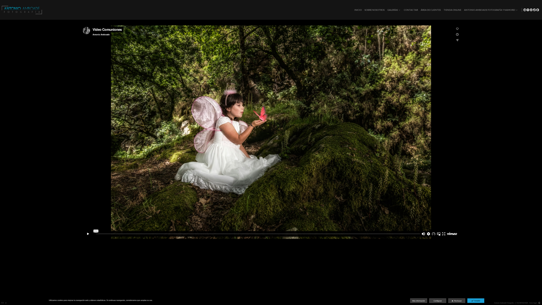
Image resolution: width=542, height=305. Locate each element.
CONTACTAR (411, 10)
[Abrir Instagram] (531, 9)
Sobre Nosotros (375, 10)
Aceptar (476, 301)
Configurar (438, 301)
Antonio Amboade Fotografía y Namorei (489, 10)
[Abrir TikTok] (534, 9)
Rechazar (457, 301)
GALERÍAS (392, 10)
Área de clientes (431, 10)
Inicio (358, 10)
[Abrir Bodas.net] (527, 9)
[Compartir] (524, 9)
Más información (418, 301)
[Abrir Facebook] (537, 9)
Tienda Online (452, 10)
